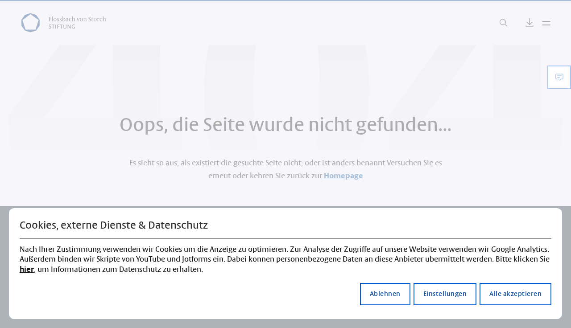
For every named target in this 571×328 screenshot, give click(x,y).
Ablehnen (385, 294)
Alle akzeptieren (515, 294)
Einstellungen (445, 294)
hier (27, 269)
